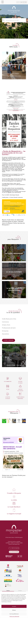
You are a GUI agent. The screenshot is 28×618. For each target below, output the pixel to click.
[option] (14, 65)
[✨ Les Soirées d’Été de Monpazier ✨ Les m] (14, 421)
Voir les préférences (14, 614)
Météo (17, 2)
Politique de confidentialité (14, 616)
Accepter (14, 606)
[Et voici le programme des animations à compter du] (9, 421)
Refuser (14, 610)
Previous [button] (1, 66)
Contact (21, 2)
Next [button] (26, 66)
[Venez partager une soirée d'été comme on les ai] (4, 421)
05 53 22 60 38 (15, 548)
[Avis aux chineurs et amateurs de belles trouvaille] (19, 421)
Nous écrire (15, 551)
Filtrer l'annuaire (8, 340)
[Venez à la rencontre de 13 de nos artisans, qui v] (24, 421)
